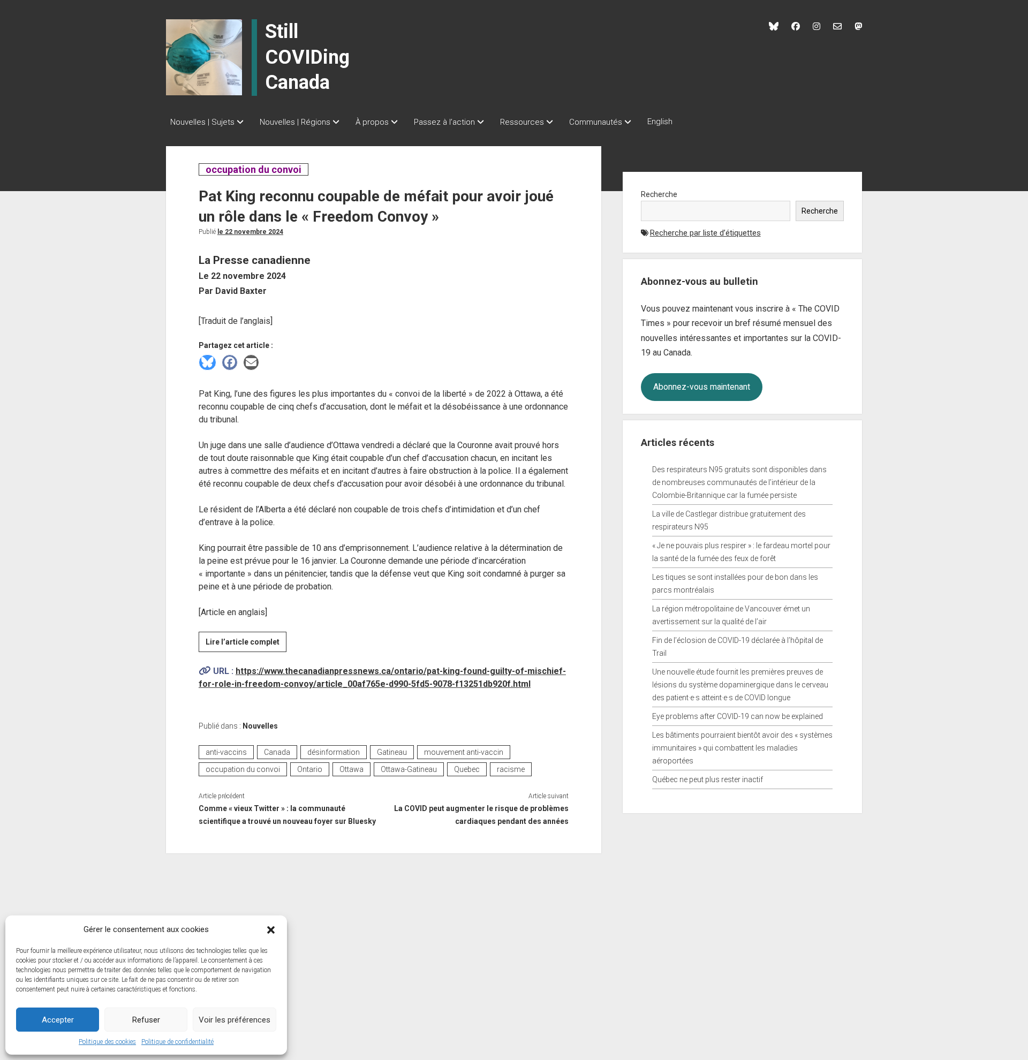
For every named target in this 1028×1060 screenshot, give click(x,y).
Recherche (659, 194)
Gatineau (392, 752)
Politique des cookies (107, 1042)
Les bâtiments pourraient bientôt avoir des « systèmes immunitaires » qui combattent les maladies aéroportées (742, 748)
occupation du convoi (253, 169)
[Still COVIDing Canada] (204, 56)
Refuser (146, 1020)
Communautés (595, 122)
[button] (271, 929)
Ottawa (351, 769)
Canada (277, 752)
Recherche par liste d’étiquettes (705, 233)
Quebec (467, 769)
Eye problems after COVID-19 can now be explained (737, 716)
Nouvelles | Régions (295, 122)
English (659, 121)
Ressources (522, 122)
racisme (511, 769)
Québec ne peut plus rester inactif (707, 779)
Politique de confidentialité (177, 1042)
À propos (372, 122)
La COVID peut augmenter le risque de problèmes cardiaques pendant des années (481, 815)
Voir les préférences (234, 1020)
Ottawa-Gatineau (409, 769)
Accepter (58, 1020)
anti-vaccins (226, 752)
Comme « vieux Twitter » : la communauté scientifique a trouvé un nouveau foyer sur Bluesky (287, 815)
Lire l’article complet (246, 644)
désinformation (333, 752)
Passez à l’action (444, 122)
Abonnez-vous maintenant (701, 387)
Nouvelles (260, 726)
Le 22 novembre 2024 (250, 232)
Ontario (309, 769)
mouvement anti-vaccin (463, 752)
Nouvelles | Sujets (202, 122)
